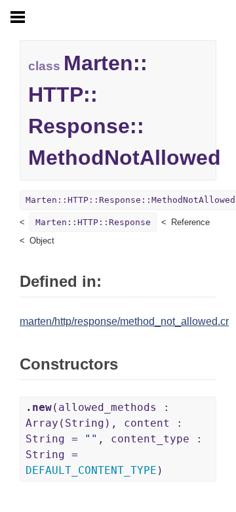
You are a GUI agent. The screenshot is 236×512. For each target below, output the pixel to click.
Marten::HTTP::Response (93, 222)
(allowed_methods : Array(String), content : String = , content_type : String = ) (114, 439)
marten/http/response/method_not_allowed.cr (124, 321)
